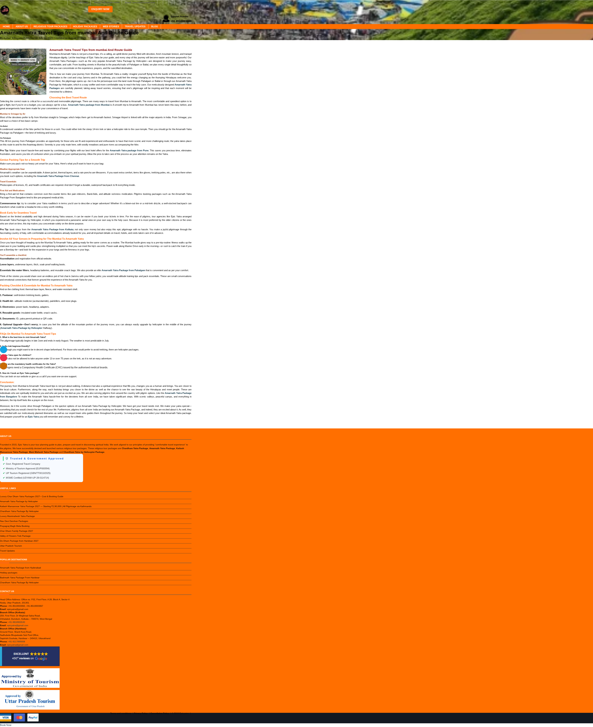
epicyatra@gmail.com (17, 625)
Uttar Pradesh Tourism (11, 546)
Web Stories (111, 26)
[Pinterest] (183, 2)
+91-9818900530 (16, 622)
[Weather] (3, 349)
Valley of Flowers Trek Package (15, 536)
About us (22, 26)
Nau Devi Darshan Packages (14, 521)
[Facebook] (160, 2)
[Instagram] (165, 2)
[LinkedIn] (177, 2)
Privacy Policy (140, 713)
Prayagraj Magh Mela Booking (14, 526)
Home (6, 26)
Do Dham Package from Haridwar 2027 (19, 541)
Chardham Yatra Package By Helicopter (19, 511)
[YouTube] (188, 2)
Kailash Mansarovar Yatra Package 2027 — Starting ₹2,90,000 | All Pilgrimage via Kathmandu (46, 506)
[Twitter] (171, 2)
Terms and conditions (120, 713)
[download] (3, 357)
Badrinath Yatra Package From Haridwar (20, 577)
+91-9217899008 (16, 641)
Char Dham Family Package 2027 (16, 531)
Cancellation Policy (159, 713)
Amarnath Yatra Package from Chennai (58, 176)
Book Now (5, 725)
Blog (154, 26)
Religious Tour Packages (50, 26)
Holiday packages (85, 26)
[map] (3, 366)
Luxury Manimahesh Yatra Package (17, 516)
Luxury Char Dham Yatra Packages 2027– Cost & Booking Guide (31, 496)
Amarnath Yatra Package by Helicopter (19, 501)
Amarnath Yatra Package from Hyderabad (20, 567)
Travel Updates (135, 26)
